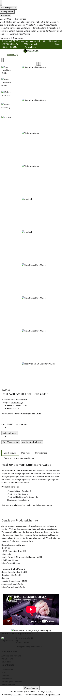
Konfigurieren (7, 11)
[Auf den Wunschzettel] (40, 64)
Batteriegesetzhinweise (11, 681)
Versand (24, 424)
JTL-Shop (17, 694)
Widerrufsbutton (31, 688)
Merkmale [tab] (25, 453)
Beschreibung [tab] (10, 453)
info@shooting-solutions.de (29, 646)
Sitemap (5, 675)
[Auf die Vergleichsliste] (37, 64)
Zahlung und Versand (11, 656)
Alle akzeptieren (8, 8)
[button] (31, 633)
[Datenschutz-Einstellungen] (1, 2)
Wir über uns (7, 659)
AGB (3, 672)
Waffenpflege (17, 402)
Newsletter (6, 662)
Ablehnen (5, 15)
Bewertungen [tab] (41, 453)
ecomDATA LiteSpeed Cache (47, 694)
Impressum (5, 38)
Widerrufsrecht (8, 684)
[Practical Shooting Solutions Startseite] (31, 51)
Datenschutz (19, 38)
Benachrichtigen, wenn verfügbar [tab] (19, 458)
